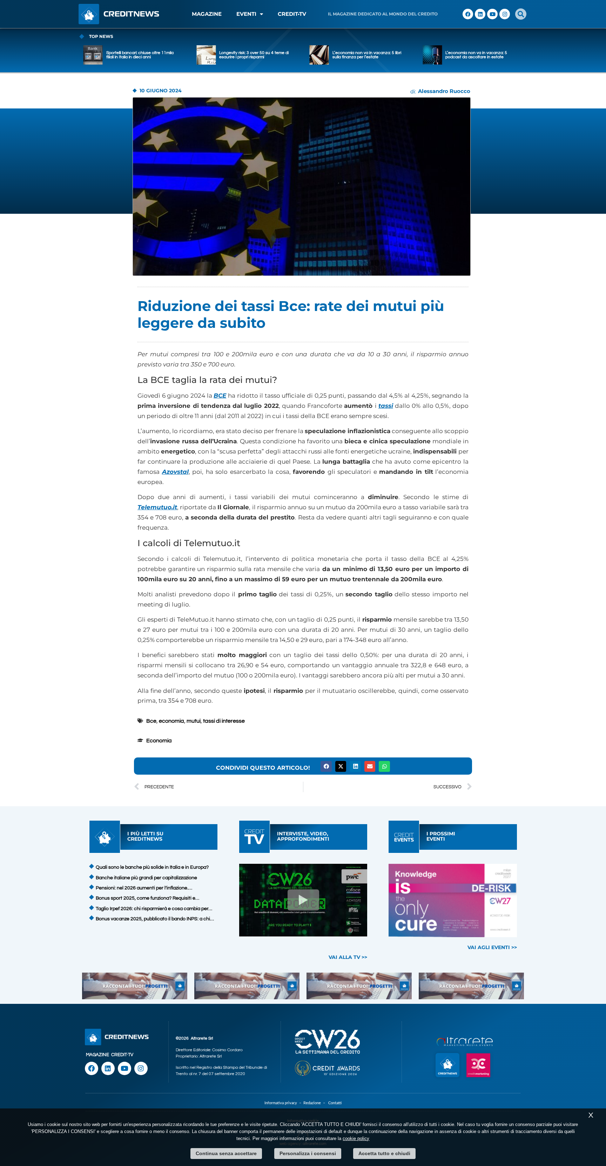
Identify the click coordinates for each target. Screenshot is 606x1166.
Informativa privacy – (283, 1103)
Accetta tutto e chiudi (384, 1153)
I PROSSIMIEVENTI (440, 836)
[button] (520, 14)
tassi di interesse (224, 721)
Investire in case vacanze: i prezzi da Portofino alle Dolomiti (502, 55)
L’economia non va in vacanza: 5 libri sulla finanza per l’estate (276, 55)
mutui (194, 721)
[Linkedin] (480, 14)
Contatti (335, 1103)
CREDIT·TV (122, 1054)
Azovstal (175, 471)
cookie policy (356, 1138)
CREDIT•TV (292, 14)
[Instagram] (504, 14)
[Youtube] (492, 14)
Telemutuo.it (157, 507)
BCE (220, 395)
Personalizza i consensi (308, 1153)
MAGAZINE (207, 14)
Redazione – (315, 1103)
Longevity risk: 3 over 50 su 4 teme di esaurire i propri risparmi (163, 55)
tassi (385, 405)
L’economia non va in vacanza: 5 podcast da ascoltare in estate (385, 55)
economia (171, 721)
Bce (151, 721)
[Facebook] (468, 14)
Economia (159, 740)
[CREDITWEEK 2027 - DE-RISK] (453, 900)
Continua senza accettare (226, 1153)
